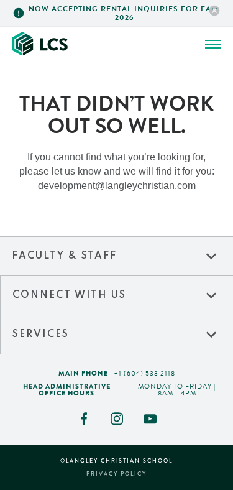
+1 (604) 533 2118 (144, 373)
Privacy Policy (116, 474)
